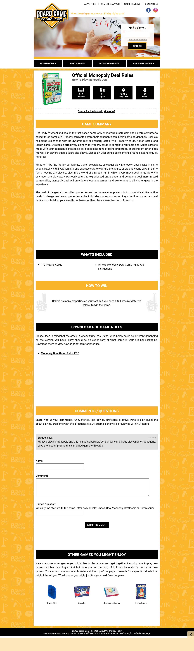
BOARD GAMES (48, 63)
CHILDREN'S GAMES (143, 63)
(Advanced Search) (137, 39)
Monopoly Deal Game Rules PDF (60, 353)
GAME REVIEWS (132, 4)
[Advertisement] (97, 228)
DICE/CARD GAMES (109, 63)
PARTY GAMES (77, 63)
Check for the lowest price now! (96, 111)
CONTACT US (151, 4)
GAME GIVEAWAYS (110, 4)
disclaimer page (142, 633)
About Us (103, 631)
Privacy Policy (115, 631)
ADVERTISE (90, 4)
